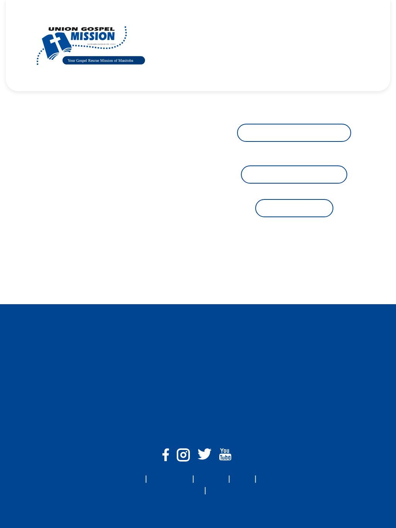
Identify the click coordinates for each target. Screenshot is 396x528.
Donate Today (162, 60)
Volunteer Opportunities (294, 174)
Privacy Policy (180, 490)
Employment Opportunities (294, 132)
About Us (157, 30)
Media (289, 30)
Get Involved (249, 30)
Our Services (201, 30)
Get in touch (294, 208)
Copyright (224, 490)
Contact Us (327, 30)
